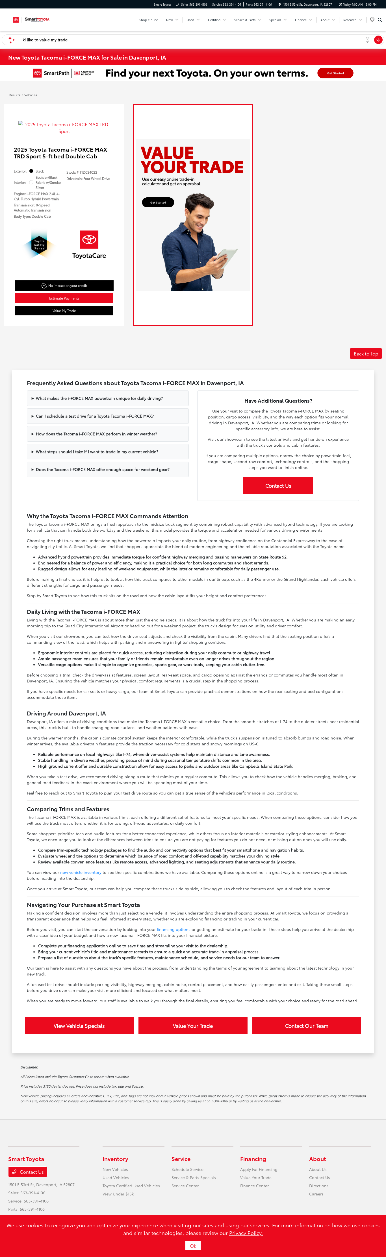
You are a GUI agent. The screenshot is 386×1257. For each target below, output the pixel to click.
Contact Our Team (306, 1025)
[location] (280, 4)
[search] (380, 19)
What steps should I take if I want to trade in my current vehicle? (97, 451)
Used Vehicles (116, 1177)
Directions (319, 1185)
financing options (173, 929)
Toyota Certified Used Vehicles (131, 1185)
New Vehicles (115, 1169)
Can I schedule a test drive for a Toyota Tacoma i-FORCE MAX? (95, 416)
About (317, 1158)
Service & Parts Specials (194, 1177)
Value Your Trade (193, 1025)
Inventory (115, 1158)
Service (181, 1158)
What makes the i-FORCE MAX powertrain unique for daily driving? (99, 398)
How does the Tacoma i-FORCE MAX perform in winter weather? (96, 434)
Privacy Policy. (246, 1232)
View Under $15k (118, 1194)
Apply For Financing (258, 1169)
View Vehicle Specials (79, 1025)
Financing (253, 1158)
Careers (316, 1194)
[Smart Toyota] (33, 19)
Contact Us (278, 485)
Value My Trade (64, 310)
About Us (318, 1169)
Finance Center (254, 1185)
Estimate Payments (64, 298)
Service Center (185, 1185)
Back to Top (366, 353)
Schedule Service (187, 1169)
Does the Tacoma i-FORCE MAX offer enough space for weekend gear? (103, 469)
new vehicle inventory (80, 872)
